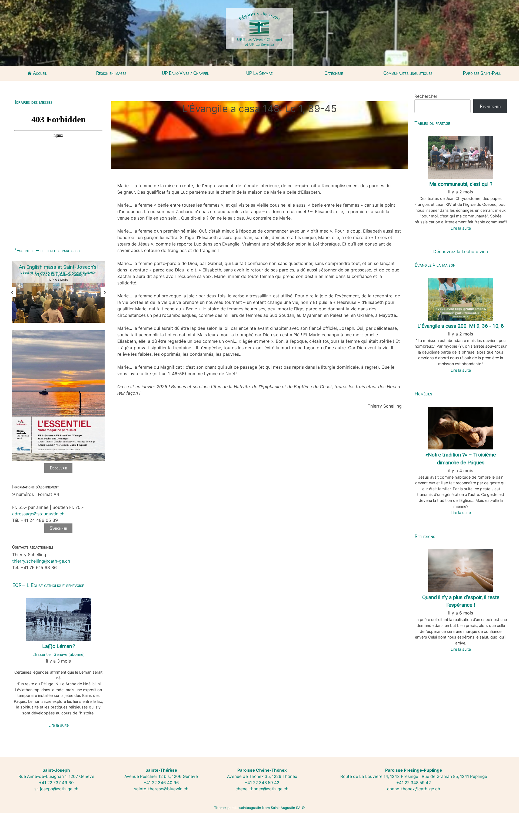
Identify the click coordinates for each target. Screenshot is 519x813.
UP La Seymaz (259, 73)
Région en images (111, 73)
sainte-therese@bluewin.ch (161, 788)
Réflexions (424, 536)
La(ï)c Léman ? (58, 646)
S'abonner (58, 528)
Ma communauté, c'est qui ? (460, 184)
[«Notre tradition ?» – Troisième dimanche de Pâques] (460, 427)
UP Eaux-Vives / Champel (185, 73)
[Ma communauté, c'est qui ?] (460, 157)
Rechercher (425, 96)
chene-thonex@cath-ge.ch (261, 788)
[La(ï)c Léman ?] (58, 619)
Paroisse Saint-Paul (482, 73)
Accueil (39, 73)
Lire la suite (58, 725)
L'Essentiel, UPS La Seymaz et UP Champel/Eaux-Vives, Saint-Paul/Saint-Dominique (59, 274)
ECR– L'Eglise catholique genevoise (48, 585)
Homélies (423, 394)
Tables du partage (432, 123)
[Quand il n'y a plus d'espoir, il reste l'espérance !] (460, 570)
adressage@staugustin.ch (38, 513)
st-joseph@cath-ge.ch (56, 788)
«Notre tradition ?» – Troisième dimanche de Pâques (460, 459)
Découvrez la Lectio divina (460, 251)
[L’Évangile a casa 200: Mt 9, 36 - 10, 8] (460, 299)
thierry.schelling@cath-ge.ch (41, 561)
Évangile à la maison (434, 265)
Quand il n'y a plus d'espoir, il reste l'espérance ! (460, 601)
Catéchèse (333, 73)
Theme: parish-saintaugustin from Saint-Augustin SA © (259, 808)
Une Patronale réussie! (58, 267)
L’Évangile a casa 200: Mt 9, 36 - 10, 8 (460, 326)
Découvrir (58, 468)
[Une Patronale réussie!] (58, 292)
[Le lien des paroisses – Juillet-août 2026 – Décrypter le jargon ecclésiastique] (58, 460)
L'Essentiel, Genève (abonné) (58, 654)
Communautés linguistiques (407, 73)
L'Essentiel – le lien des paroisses (46, 250)
